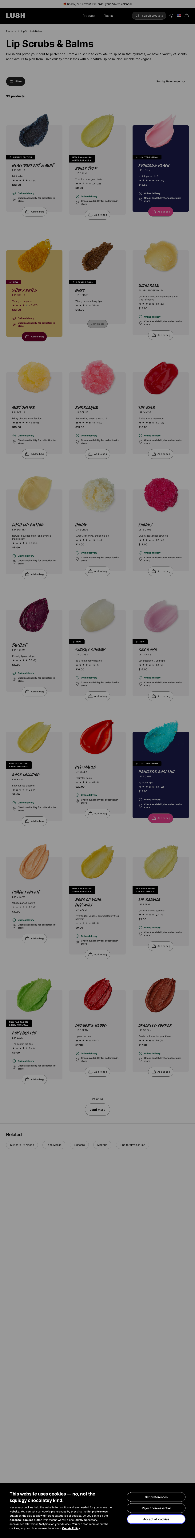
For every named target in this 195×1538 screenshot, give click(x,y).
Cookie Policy (71, 1528)
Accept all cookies (156, 1519)
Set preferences (156, 1497)
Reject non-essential (156, 1508)
